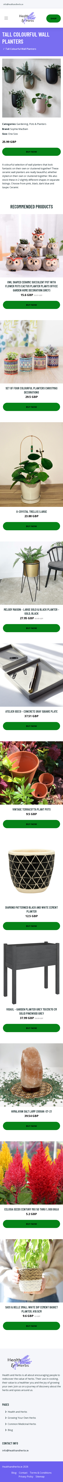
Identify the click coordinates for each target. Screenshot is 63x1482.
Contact (23, 1472)
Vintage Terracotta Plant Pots (31, 809)
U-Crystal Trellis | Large (31, 511)
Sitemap (40, 1476)
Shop (54, 18)
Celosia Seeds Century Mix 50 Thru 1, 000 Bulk (31, 1209)
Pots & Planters (37, 124)
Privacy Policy (26, 1476)
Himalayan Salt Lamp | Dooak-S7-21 (31, 1111)
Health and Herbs (17, 1411)
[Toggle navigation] (6, 18)
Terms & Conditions (41, 1472)
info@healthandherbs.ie (13, 4)
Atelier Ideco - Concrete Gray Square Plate (31, 711)
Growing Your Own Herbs (22, 1417)
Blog (10, 1430)
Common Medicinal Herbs (22, 1424)
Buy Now (31, 151)
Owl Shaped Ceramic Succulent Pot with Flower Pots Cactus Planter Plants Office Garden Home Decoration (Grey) (31, 286)
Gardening (22, 124)
